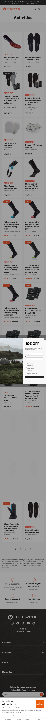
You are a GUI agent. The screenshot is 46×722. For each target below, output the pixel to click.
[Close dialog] (45, 339)
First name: (27, 356)
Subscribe (34, 376)
